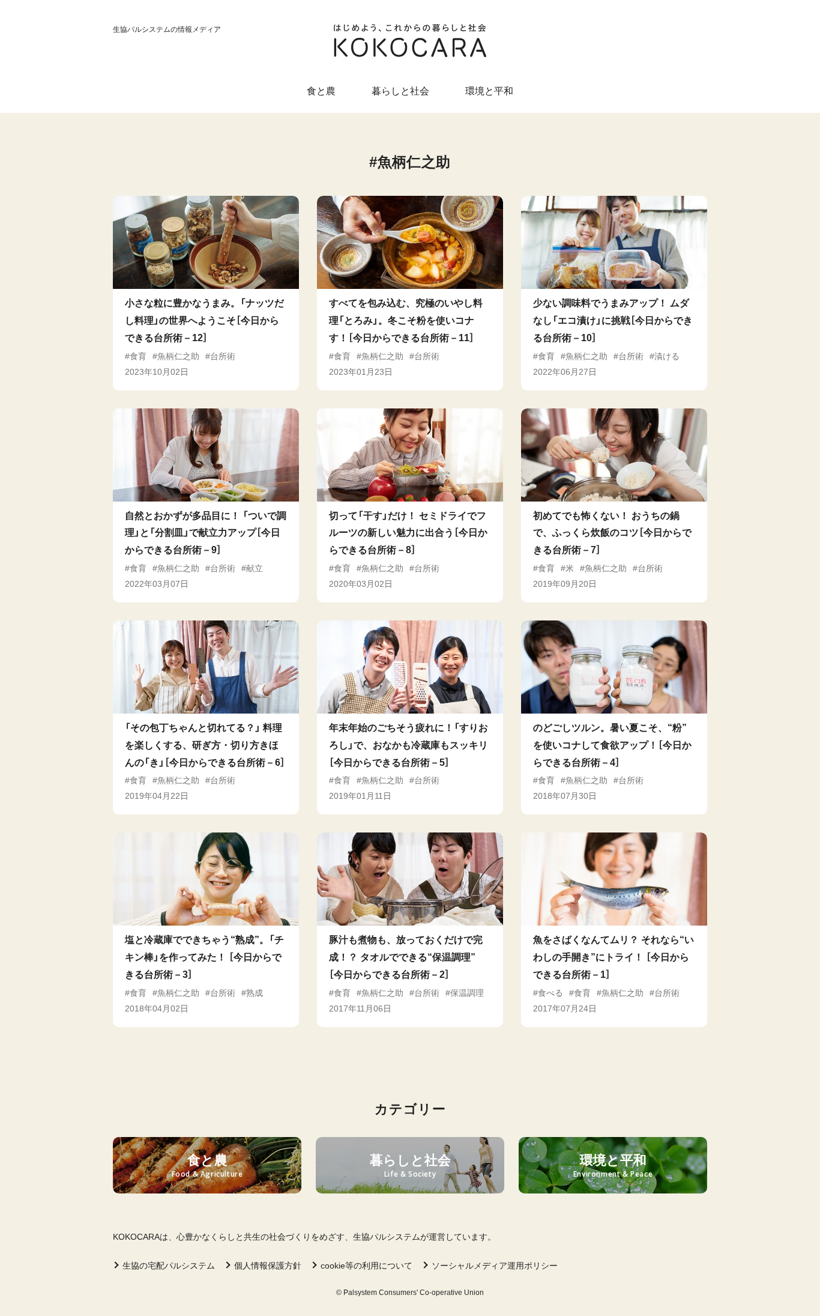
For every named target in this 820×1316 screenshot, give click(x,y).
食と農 (321, 91)
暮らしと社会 (400, 91)
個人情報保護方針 (267, 1265)
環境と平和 (489, 91)
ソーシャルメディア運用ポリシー (495, 1265)
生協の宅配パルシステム (168, 1265)
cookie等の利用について (366, 1265)
